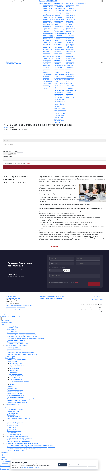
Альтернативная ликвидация (15, 395)
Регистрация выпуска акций (15, 342)
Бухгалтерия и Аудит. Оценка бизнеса (47, 61)
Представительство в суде (12, 408)
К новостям (54, 246)
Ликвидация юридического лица (58, 6)
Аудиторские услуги (48, 65)
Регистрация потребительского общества (48, 49)
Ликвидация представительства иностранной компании (23, 399)
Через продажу (58, 21)
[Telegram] (4, 315)
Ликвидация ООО (12, 361)
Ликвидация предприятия (14, 392)
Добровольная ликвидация (15, 390)
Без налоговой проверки (59, 13)
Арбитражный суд (59, 83)
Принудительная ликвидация (15, 397)
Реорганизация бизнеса (12, 404)
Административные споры (15, 409)
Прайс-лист (53, 298)
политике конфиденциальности (30, 467)
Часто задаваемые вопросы (10, 461)
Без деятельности (14, 377)
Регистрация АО (47, 8)
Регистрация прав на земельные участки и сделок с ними (71, 83)
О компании (42, 296)
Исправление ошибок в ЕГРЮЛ (16, 340)
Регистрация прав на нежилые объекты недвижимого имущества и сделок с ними (70, 72)
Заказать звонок (80, 63)
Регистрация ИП (47, 10)
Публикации (50, 296)
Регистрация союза (48, 58)
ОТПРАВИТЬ (94, 284)
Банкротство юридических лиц (70, 4)
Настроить (92, 465)
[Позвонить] (2, 315)
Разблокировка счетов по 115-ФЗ (70, 42)
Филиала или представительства (19, 381)
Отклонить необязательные (77, 465)
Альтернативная (59, 19)
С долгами (57, 39)
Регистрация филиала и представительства (48, 54)
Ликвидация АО (11, 386)
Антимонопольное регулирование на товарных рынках (59, 101)
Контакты (59, 298)
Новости (4, 456)
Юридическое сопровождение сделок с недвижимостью (21, 443)
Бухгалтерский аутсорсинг (14, 351)
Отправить (54, 167)
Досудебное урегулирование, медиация (59, 120)
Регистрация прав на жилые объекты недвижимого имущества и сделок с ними (30, 445)
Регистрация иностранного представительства (48, 13)
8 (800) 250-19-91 (52, 1)
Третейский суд (58, 85)
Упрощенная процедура (14, 433)
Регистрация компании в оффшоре (46, 44)
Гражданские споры (13, 411)
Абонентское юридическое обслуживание (70, 37)
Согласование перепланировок (16, 450)
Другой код (20, 153)
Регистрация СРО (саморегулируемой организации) (48, 24)
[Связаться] (1, 315)
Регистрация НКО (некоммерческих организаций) (48, 19)
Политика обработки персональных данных (19, 305)
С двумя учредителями (16, 376)
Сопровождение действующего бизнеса (70, 31)
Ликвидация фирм (59, 3)
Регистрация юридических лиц (14, 326)
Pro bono (41, 298)
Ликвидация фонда (60, 69)
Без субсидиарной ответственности (71, 8)
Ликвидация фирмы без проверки (17, 402)
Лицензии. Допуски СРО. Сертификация (70, 45)
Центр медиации (59, 296)
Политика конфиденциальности (15, 307)
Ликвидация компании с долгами (58, 61)
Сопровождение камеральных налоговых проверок (22, 354)
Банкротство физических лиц (13, 434)
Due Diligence (11, 356)
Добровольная (58, 17)
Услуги (41, 3)
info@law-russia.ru (97, 299)
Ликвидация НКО (12, 388)
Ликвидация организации (14, 393)
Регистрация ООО (48, 6)
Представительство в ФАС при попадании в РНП (60, 111)
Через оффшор (58, 23)
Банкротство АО (70, 15)
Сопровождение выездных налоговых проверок (21, 352)
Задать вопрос (89, 63)
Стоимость (57, 40)
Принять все (62, 465)
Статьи (4, 457)
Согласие (28, 163)
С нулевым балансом (15, 379)
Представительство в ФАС (14, 416)
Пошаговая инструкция (16, 363)
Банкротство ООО (12, 425)
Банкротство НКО (12, 429)
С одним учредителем (15, 374)
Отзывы (47, 298)
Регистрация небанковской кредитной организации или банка (48, 31)
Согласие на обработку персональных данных (19, 309)
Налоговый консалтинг (14, 349)
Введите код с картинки (7, 156)
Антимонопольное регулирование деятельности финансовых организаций (59, 94)
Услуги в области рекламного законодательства (59, 106)
